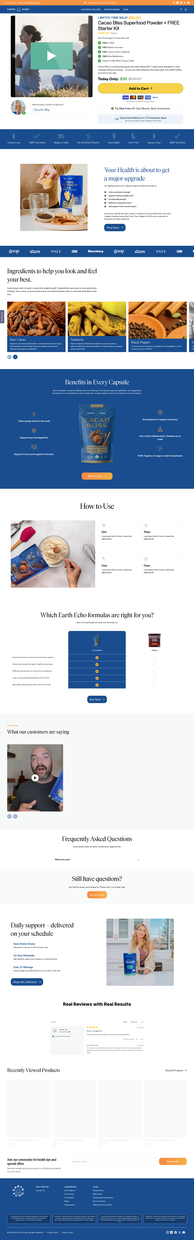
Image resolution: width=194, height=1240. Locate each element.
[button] (107, 33)
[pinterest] (181, 3)
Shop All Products (174, 1070)
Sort (125, 1022)
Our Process (69, 1194)
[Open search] (181, 9)
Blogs (66, 1201)
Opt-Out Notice (99, 1201)
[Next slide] (15, 357)
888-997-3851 (34, 3)
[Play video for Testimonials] (35, 778)
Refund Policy (98, 1190)
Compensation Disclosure (103, 1197)
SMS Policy (97, 1194)
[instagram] (174, 3)
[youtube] (188, 3)
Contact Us (40, 1190)
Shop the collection (25, 981)
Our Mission (69, 1197)
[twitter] (185, 3)
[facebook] (177, 3)
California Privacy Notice (102, 1205)
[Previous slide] (9, 357)
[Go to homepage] (18, 9)
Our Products (69, 1190)
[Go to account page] (186, 9)
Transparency (69, 1205)
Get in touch (97, 894)
